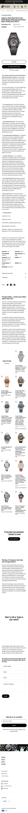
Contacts (3, 761)
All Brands (3, 757)
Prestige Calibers (12, 808)
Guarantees (5, 277)
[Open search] (18, 6)
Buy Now (14, 61)
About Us (3, 759)
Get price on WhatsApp (14, 66)
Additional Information (7, 273)
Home (2, 10)
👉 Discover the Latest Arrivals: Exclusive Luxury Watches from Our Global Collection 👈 (14, 1)
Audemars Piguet (10, 10)
